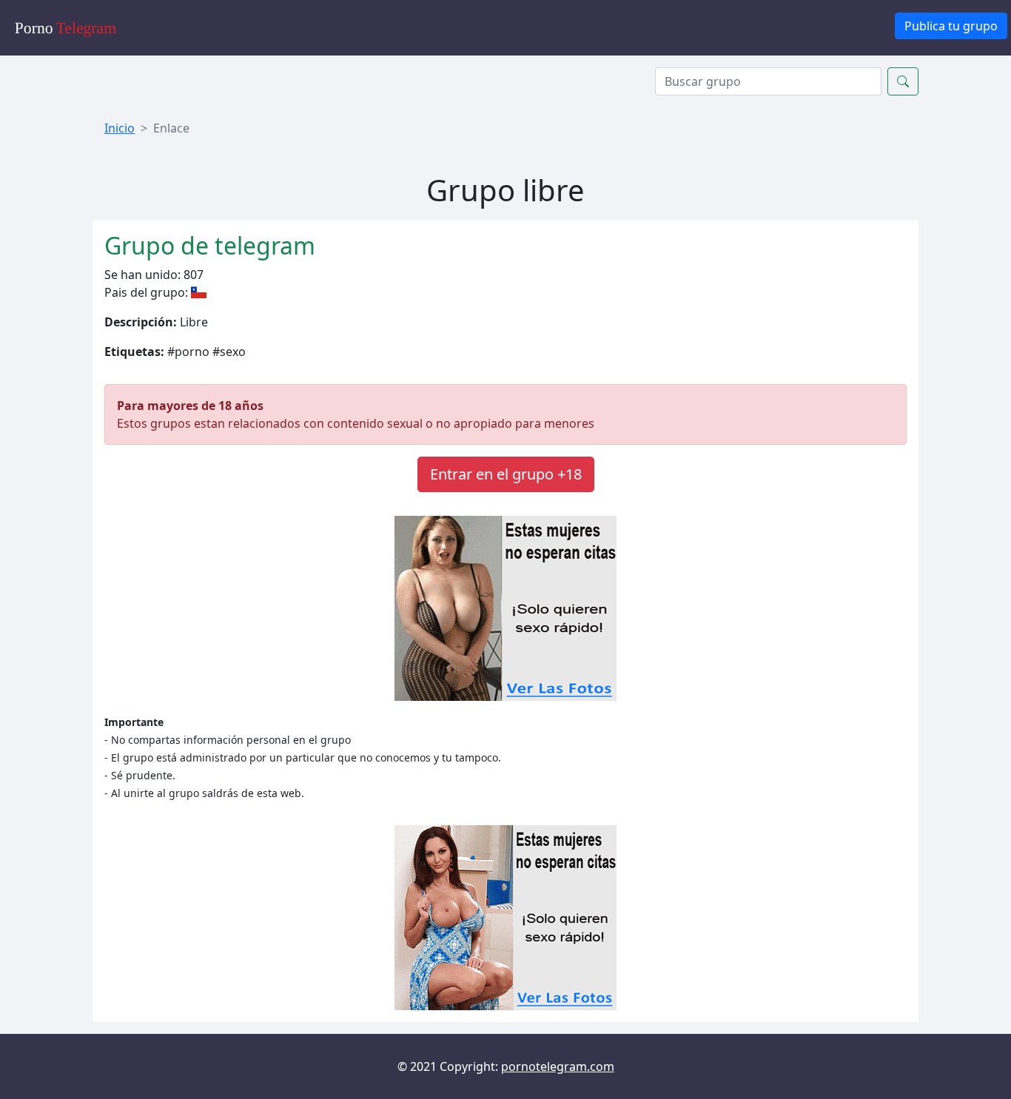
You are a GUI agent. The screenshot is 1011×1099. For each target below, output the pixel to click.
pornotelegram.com (557, 1066)
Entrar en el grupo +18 (506, 474)
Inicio (119, 128)
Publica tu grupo (951, 26)
